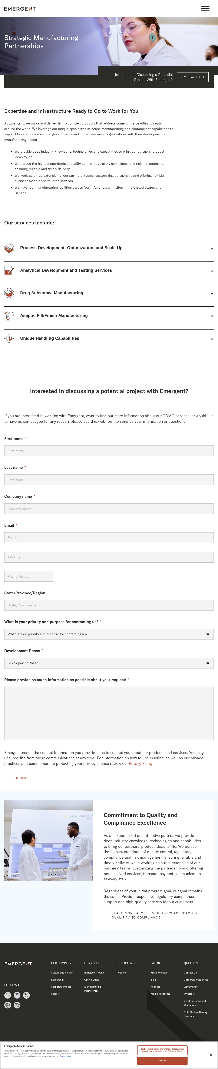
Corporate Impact (61, 986)
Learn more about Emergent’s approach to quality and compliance (155, 915)
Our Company (61, 963)
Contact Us (192, 77)
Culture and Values (62, 972)
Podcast (155, 986)
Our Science (127, 963)
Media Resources (160, 993)
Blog (153, 979)
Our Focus (92, 963)
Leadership (57, 979)
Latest (155, 963)
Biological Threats (94, 972)
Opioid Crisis (91, 979)
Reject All (162, 1061)
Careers (55, 993)
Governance (191, 986)
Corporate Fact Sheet (196, 979)
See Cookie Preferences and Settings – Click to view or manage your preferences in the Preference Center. (162, 1050)
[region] (109, 1055)
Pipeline (122, 972)
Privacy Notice (65, 1056)
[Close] (211, 1055)
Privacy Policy (140, 763)
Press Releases (159, 972)
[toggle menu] (205, 8)
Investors (189, 993)
